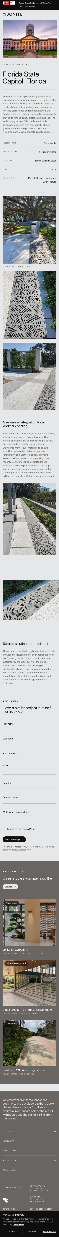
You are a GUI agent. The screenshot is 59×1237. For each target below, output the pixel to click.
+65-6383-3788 (38, 1201)
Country (7, 783)
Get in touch (9, 1160)
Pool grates (27, 954)
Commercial (12, 903)
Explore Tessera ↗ (29, 7)
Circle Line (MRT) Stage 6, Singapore (26, 1010)
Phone (6, 765)
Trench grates (10, 954)
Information (9, 1141)
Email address (10, 753)
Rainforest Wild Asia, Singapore (22, 1070)
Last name (8, 738)
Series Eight (45, 1209)
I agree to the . (21, 829)
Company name (11, 797)
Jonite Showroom (14, 949)
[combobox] (30, 786)
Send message (12, 839)
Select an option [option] (12, 785)
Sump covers (27, 1074)
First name (8, 723)
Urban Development (16, 963)
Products (7, 1131)
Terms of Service (19, 850)
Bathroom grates (29, 1014)
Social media (9, 1170)
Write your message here (16, 811)
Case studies (9, 1151)
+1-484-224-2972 (39, 1190)
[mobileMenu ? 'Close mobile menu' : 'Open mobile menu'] (54, 14)
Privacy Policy (28, 829)
